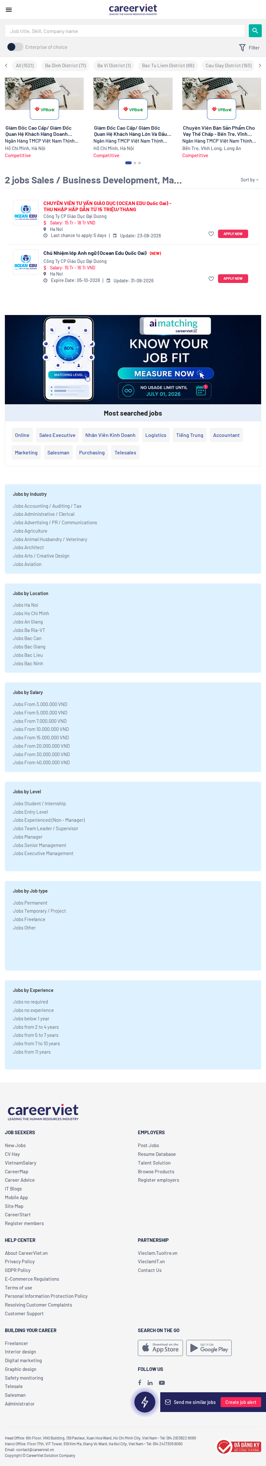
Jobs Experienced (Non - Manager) (49, 820)
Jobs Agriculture (30, 531)
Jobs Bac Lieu (28, 655)
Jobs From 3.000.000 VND (40, 704)
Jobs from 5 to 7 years (35, 1035)
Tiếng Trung (189, 435)
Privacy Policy (20, 1261)
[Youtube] (162, 1382)
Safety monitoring (24, 1378)
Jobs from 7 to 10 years (36, 1043)
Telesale (14, 1386)
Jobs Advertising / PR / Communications (55, 522)
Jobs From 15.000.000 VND (41, 737)
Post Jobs (148, 1145)
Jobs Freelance (29, 919)
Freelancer (16, 1343)
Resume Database (157, 1154)
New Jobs (15, 1145)
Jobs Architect (28, 547)
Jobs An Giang (28, 621)
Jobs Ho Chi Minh (31, 613)
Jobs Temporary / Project (39, 911)
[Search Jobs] (255, 30)
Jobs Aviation (27, 564)
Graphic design (20, 1369)
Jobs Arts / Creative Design (41, 556)
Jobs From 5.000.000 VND (40, 712)
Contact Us (150, 1270)
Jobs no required (30, 1001)
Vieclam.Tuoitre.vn (157, 1253)
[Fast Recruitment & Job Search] (133, 9)
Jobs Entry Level (30, 812)
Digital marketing (23, 1360)
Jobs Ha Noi (25, 605)
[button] (212, 234)
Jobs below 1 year (31, 1018)
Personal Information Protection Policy (46, 1296)
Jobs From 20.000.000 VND (41, 746)
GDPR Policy (17, 1270)
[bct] (238, 1446)
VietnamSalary (20, 1163)
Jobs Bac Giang (29, 646)
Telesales (125, 452)
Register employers (158, 1180)
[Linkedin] (150, 1382)
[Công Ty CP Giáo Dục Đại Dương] (25, 212)
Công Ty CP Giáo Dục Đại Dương (75, 216)
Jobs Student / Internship (39, 803)
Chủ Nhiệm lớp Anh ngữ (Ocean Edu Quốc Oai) (102, 253)
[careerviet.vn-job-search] (160, 1348)
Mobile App (16, 1197)
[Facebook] (139, 1382)
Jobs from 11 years (32, 1052)
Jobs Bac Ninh (28, 663)
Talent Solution (154, 1163)
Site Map (14, 1206)
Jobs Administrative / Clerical (43, 514)
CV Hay (12, 1154)
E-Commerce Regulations (32, 1279)
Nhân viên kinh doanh (110, 435)
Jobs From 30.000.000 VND (41, 754)
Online (22, 435)
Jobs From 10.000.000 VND (41, 729)
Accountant (226, 435)
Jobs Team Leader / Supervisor (45, 828)
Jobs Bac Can (27, 638)
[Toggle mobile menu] (9, 10)
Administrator (20, 1403)
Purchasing (92, 452)
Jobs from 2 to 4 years (36, 1027)
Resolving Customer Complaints (38, 1305)
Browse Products (156, 1171)
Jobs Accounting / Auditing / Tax (47, 506)
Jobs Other (24, 927)
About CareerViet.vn (26, 1253)
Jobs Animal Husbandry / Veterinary (50, 539)
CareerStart (18, 1214)
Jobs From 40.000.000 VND (41, 762)
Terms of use (18, 1287)
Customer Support (24, 1313)
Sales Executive (57, 435)
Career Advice (20, 1180)
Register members (24, 1223)
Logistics (155, 435)
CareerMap (16, 1171)
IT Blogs (13, 1188)
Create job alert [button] (240, 1402)
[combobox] (125, 30)
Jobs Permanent (30, 903)
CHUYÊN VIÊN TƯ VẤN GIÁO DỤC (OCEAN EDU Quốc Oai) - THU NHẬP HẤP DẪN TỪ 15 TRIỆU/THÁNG (107, 206)
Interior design (20, 1351)
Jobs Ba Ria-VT (29, 630)
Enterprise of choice (46, 47)
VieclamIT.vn (151, 1261)
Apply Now (233, 234)
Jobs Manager (27, 837)
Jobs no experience (33, 1010)
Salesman (58, 452)
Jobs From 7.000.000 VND (39, 721)
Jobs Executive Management (43, 853)
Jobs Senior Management (39, 845)
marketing (26, 452)
